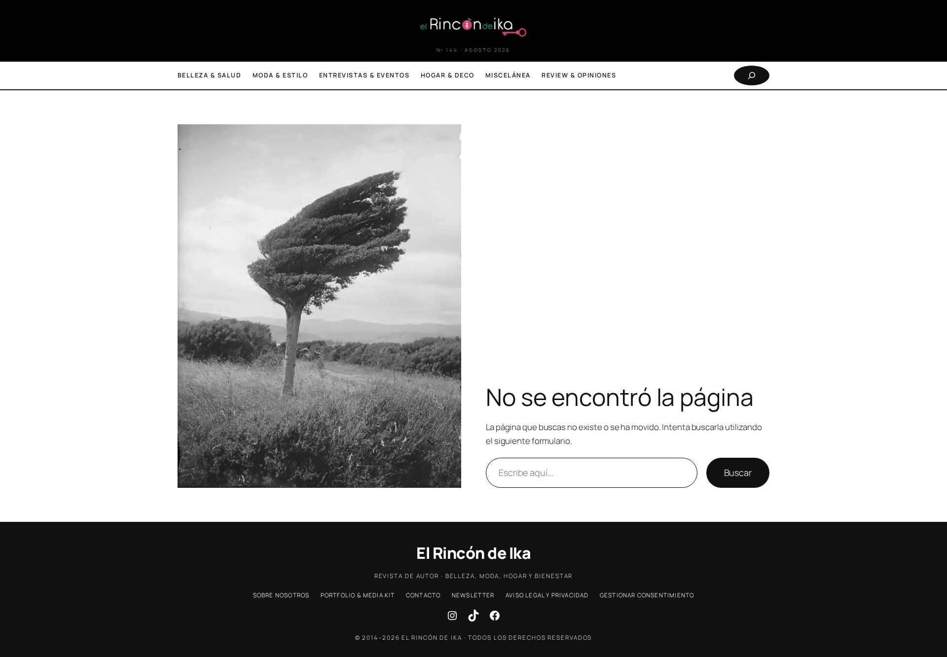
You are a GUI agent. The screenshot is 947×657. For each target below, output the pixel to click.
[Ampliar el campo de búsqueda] (751, 75)
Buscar (738, 472)
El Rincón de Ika (473, 553)
